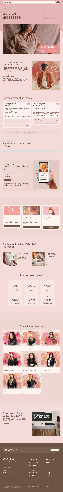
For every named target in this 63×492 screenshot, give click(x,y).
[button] (58, 2)
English (16, 472)
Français (13, 472)
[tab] (28, 104)
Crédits (59, 486)
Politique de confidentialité (48, 486)
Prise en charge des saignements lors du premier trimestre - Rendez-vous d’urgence (51, 18)
